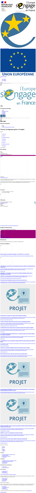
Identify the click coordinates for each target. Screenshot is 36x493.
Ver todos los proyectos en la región (9, 225)
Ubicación (3, 135)
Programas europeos (5, 111)
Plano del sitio (4, 486)
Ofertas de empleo (5, 471)
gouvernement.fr (4, 479)
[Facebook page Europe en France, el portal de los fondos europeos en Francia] (2, 121)
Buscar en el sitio (2, 83)
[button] (0, 77)
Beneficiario (4, 145)
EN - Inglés (4, 79)
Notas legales (4, 488)
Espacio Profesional (5, 472)
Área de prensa (4, 463)
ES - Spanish (4, 80)
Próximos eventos (5, 462)
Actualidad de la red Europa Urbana (7, 461)
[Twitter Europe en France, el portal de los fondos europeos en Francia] (3, 121)
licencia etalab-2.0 (29, 490)
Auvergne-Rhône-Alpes (4, 202)
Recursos (3, 113)
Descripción (4, 140)
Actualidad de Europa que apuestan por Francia (9, 460)
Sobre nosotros (4, 466)
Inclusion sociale (5, 177)
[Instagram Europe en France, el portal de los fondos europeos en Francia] (5, 121)
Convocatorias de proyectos (6, 456)
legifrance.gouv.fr (4, 478)
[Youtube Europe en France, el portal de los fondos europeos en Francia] (4, 121)
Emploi (1, 177)
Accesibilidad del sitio (5, 487)
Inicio (3, 110)
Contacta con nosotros (5, 467)
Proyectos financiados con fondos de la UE (8, 454)
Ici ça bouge (3, 115)
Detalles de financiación (5, 137)
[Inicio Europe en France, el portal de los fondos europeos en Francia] (18, 104)
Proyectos (3, 112)
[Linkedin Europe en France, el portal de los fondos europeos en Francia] (1, 121)
